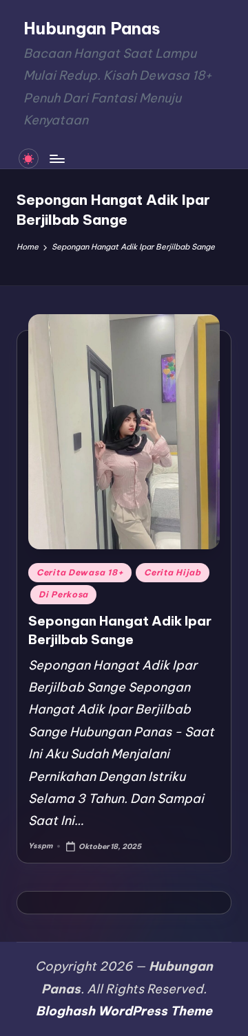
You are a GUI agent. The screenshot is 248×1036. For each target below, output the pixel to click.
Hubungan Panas (92, 28)
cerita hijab (172, 572)
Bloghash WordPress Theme (124, 1011)
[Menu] (56, 158)
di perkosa (63, 594)
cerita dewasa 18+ (80, 572)
